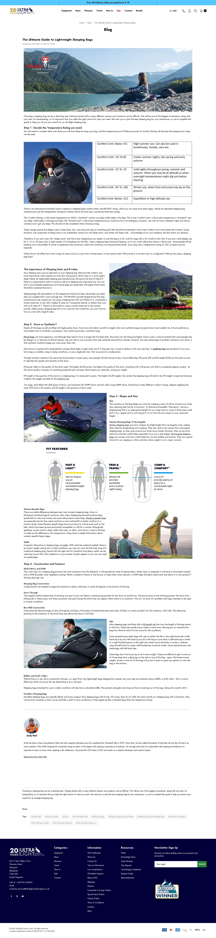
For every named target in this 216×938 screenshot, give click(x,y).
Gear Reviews (127, 861)
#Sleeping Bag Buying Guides (120, 816)
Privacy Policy (93, 898)
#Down (65, 816)
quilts (65, 545)
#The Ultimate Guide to (62, 822)
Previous (58, 2)
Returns (91, 886)
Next (157, 2)
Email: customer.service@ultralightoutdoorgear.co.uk (29, 887)
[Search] (195, 11)
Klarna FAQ (92, 877)
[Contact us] (184, 11)
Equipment (58, 852)
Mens (56, 857)
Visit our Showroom (96, 865)
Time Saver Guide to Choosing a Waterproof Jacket (108, 3)
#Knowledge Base (80, 816)
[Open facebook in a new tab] (11, 896)
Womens (57, 861)
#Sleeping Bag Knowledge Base (150, 816)
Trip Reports (126, 865)
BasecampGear (127, 877)
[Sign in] (189, 11)
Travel (56, 865)
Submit (202, 864)
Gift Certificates (94, 852)
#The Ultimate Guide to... (86, 822)
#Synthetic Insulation (177, 816)
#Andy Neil (36, 816)
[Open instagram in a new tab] (17, 896)
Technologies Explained (131, 869)
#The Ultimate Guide (39, 822)
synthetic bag (159, 348)
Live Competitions (95, 869)
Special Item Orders (96, 894)
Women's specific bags (96, 518)
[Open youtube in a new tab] (23, 896)
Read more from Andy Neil (35, 756)
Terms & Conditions (96, 902)
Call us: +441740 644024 (20, 882)
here (151, 208)
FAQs (123, 852)
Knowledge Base (128, 857)
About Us (91, 857)
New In (57, 869)
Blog (89, 911)
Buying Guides (127, 873)
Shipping (91, 882)
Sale (56, 873)
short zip (134, 657)
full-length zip (149, 624)
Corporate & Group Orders (99, 890)
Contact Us (92, 861)
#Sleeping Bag (98, 816)
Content (57, 877)
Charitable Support (95, 873)
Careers (91, 906)
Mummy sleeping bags (119, 425)
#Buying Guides (51, 816)
